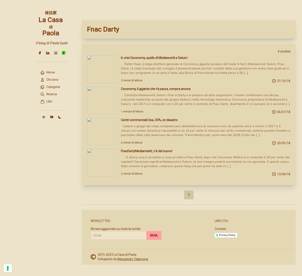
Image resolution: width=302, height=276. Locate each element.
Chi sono (52, 79)
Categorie (53, 87)
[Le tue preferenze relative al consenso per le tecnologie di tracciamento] (8, 268)
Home (50, 72)
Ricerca (51, 94)
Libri (49, 101)
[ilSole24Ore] (55, 52)
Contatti (220, 229)
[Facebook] (39, 52)
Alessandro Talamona (132, 259)
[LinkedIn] (47, 52)
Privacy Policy (227, 235)
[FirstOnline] (63, 52)
